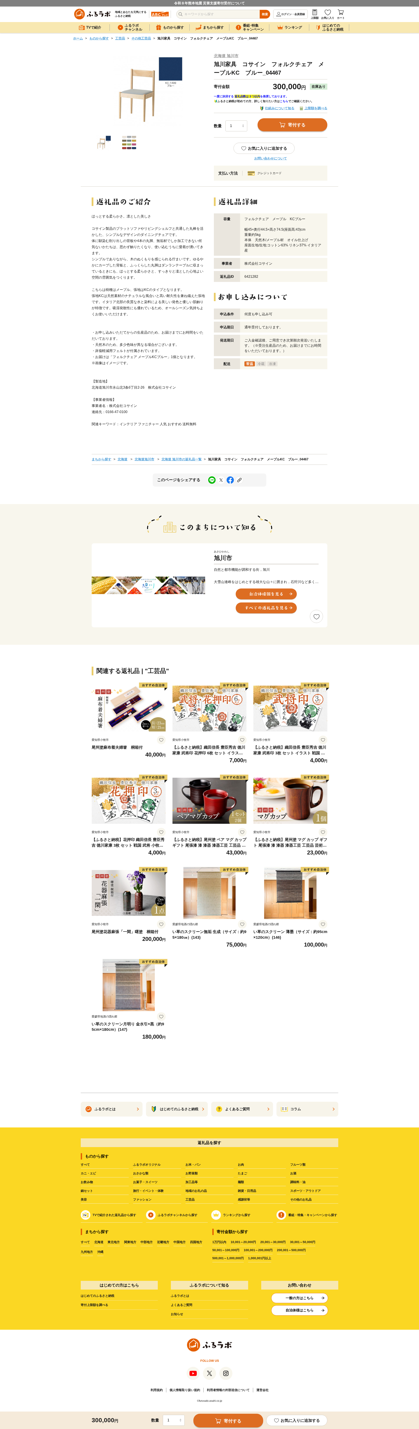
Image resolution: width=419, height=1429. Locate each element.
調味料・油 (298, 1182)
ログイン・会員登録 (293, 14)
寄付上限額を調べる (94, 1305)
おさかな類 (140, 1173)
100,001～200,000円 (258, 1250)
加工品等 (191, 1182)
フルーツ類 (298, 1164)
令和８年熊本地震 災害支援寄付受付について (209, 3)
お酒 (293, 1173)
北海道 (122, 459)
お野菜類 (191, 1173)
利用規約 (157, 1390)
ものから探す (99, 38)
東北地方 (114, 1242)
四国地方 (196, 1242)
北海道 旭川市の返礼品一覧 (181, 459)
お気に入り (327, 17)
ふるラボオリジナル (147, 1164)
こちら (284, 101)
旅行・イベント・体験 (148, 1190)
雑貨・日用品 (247, 1190)
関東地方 (130, 1242)
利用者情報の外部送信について (228, 1390)
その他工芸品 (141, 38)
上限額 (315, 17)
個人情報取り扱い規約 (185, 1390)
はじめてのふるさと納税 (97, 1295)
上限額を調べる (315, 108)
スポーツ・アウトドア (305, 1190)
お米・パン (193, 1164)
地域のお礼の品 (196, 1190)
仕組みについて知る (279, 108)
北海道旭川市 (144, 459)
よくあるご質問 (181, 1305)
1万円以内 (219, 1242)
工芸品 (120, 38)
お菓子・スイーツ (145, 1182)
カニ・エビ (88, 1173)
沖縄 (100, 1252)
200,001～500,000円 (291, 1250)
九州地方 (87, 1252)
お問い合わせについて (270, 158)
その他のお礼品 (301, 1199)
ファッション (142, 1199)
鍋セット (87, 1190)
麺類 (241, 1182)
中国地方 (179, 1242)
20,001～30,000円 (273, 1242)
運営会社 (262, 1390)
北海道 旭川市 (226, 56)
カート (341, 17)
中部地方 (147, 1242)
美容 (84, 1199)
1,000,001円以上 (259, 1258)
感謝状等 (244, 1199)
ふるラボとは (180, 1295)
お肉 (241, 1164)
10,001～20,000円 (243, 1242)
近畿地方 (163, 1242)
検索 (265, 14)
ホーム (78, 38)
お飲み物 (87, 1182)
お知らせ (177, 1314)
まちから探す (101, 459)
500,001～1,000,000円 (228, 1258)
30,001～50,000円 (302, 1242)
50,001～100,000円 (225, 1250)
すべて (85, 1164)
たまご (242, 1173)
